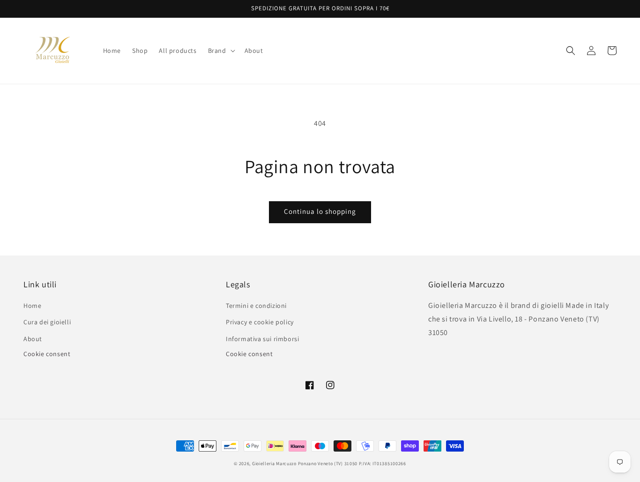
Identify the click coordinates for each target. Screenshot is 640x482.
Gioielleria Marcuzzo (274, 463)
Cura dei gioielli (47, 322)
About (32, 339)
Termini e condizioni (256, 305)
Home (32, 305)
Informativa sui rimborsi (262, 339)
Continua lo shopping (320, 211)
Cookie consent (46, 354)
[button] (220, 50)
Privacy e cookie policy (260, 322)
